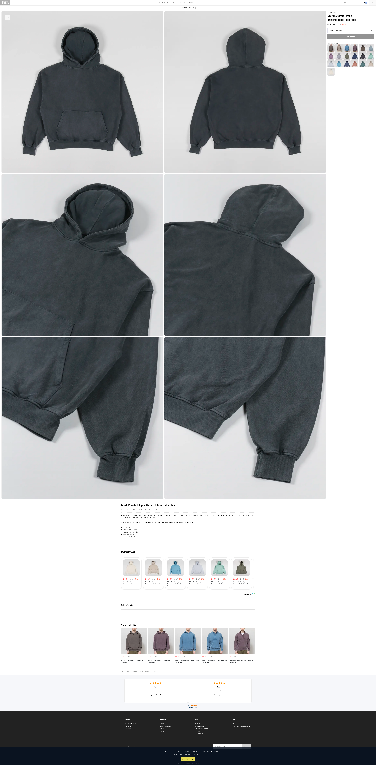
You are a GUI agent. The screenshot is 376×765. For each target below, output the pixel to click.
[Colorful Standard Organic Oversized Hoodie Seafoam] (370, 56)
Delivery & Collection (165, 726)
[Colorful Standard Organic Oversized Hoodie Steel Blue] (370, 48)
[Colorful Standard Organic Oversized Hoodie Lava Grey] (362, 56)
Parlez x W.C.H (164, 2)
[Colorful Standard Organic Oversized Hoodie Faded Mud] (331, 48)
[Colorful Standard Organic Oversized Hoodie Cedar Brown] (362, 48)
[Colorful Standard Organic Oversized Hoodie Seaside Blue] (339, 63)
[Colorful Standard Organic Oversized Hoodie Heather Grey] (339, 56)
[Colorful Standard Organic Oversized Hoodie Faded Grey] (331, 63)
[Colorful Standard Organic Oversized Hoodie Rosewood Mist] (354, 63)
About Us (197, 723)
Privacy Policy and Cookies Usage (241, 726)
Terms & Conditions (237, 723)
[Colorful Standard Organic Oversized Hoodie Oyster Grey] (370, 63)
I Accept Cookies (188, 759)
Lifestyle (190, 2)
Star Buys (128, 726)
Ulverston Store (199, 726)
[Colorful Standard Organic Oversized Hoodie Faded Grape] (354, 48)
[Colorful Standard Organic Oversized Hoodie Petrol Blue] (354, 56)
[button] (253, 577)
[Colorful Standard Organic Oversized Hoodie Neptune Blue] (347, 63)
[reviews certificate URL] (188, 706)
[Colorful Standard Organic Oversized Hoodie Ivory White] (331, 71)
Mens (174, 2)
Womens (182, 2)
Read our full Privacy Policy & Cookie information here (188, 754)
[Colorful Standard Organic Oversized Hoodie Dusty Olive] (347, 56)
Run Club (197, 731)
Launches (128, 728)
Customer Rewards (130, 723)
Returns (162, 728)
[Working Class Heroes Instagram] (134, 746)
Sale (198, 2)
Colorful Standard (332, 12)
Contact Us (163, 723)
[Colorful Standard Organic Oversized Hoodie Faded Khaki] (339, 48)
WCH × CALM (199, 734)
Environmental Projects (201, 728)
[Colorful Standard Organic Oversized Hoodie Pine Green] (362, 63)
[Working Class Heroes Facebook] (128, 746)
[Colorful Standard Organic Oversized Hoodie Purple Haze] (331, 56)
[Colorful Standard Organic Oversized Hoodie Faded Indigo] (347, 48)
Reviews (162, 731)
